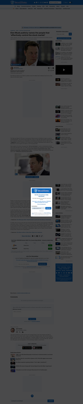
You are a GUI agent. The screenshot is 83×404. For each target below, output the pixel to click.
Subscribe (48, 208)
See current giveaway (41, 204)
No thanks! (42, 210)
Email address (34, 206)
